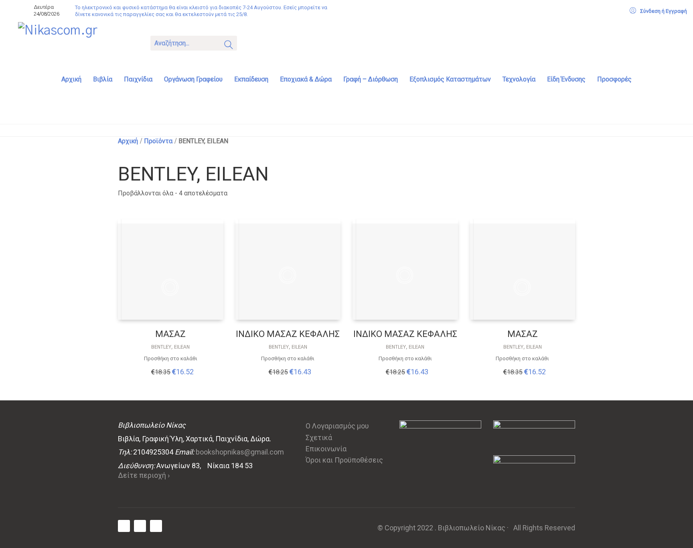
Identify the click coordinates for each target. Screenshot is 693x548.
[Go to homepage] (78, 42)
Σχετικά (319, 437)
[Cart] (253, 42)
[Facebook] (124, 526)
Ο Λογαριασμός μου (337, 426)
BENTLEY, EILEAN (170, 347)
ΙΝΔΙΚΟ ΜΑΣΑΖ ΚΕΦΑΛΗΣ (288, 334)
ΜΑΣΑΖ (170, 334)
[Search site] (228, 45)
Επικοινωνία (326, 448)
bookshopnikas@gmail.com (240, 452)
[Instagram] (156, 526)
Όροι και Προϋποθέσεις (344, 460)
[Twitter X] (140, 526)
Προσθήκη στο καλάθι (170, 358)
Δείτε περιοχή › (144, 475)
